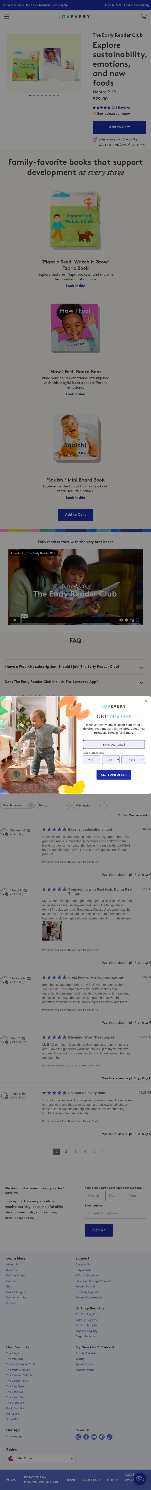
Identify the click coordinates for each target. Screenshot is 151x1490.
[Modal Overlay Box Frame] (75, 745)
